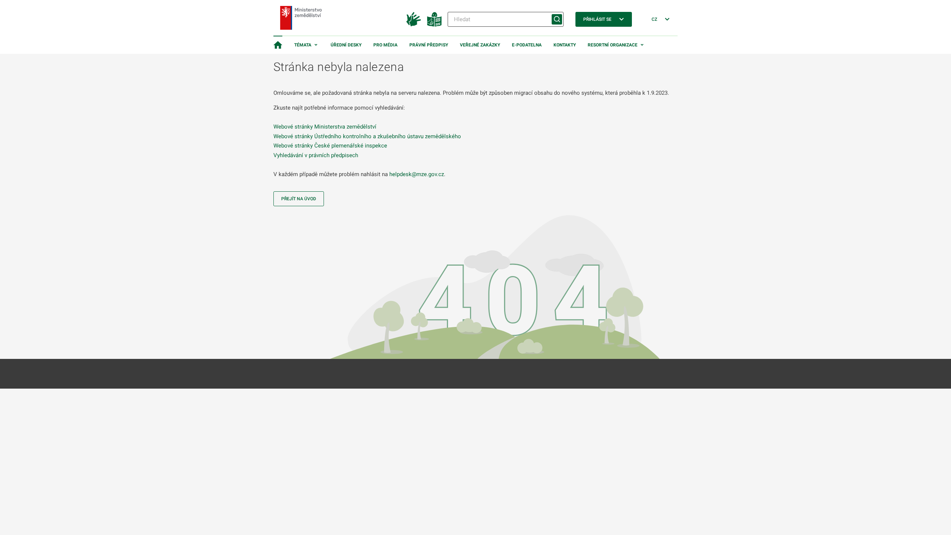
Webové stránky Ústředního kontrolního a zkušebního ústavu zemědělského (367, 136)
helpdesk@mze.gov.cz (416, 174)
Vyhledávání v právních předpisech (315, 155)
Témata (302, 45)
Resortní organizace (612, 45)
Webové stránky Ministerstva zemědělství (324, 126)
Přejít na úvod (298, 198)
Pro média (385, 45)
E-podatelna (527, 45)
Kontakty (565, 45)
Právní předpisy (428, 45)
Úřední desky (346, 45)
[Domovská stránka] (277, 45)
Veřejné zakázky (480, 45)
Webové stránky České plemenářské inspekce (330, 145)
